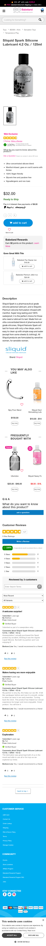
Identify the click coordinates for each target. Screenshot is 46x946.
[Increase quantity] (14, 215)
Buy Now (15, 423)
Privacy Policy (7, 841)
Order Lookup (7, 823)
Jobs (4, 882)
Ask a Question (9, 156)
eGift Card (6, 815)
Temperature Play (12, 33)
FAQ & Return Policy (9, 832)
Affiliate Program (8, 869)
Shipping (5, 828)
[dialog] (23, 931)
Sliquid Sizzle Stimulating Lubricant (37, 411)
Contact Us (6, 819)
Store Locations (8, 864)
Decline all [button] (33, 935)
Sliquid (19, 357)
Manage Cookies (8, 845)
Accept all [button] (12, 935)
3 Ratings (6, 141)
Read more (31, 931)
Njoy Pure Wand (14, 410)
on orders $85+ (23, 5)
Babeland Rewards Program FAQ (13, 877)
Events (5, 860)
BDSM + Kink (15, 30)
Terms (5, 836)
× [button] (43, 920)
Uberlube (15, 476)
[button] (3, 11)
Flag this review (10, 659)
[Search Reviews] (39, 586)
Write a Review (16, 141)
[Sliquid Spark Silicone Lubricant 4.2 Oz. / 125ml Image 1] (23, 75)
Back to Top (21, 791)
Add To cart (20, 222)
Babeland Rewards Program (12, 873)
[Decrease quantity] (5, 215)
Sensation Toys (30, 30)
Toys (5, 30)
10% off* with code (23, 2)
